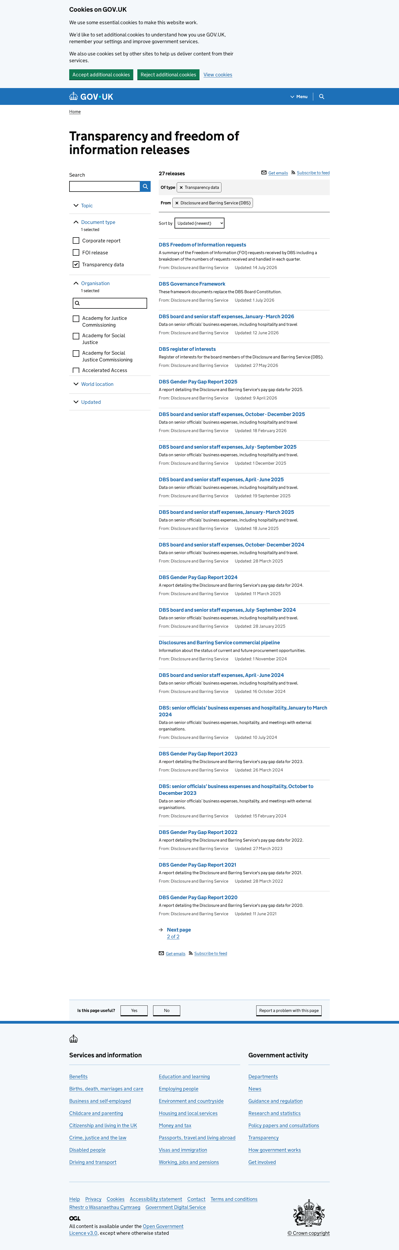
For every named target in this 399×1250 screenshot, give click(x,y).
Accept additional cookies (101, 74)
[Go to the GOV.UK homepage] (91, 97)
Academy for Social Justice (103, 338)
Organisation (95, 283)
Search (97, 175)
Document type (98, 222)
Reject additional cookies (168, 74)
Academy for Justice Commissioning (104, 321)
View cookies (218, 74)
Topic (87, 205)
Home (75, 111)
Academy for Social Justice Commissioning (107, 356)
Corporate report (101, 241)
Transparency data (103, 264)
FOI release (95, 252)
